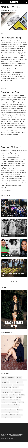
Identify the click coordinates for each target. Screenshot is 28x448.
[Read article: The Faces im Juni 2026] (14, 248)
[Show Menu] (1, 2)
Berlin (4, 379)
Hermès (4, 402)
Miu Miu (13, 409)
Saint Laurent (6, 412)
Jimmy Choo (5, 407)
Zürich (17, 417)
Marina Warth (6, 10)
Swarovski (5, 414)
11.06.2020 (14, 10)
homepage (12, 402)
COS (4, 384)
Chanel (19, 382)
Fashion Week (13, 394)
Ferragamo (5, 397)
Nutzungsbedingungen (18, 434)
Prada (19, 409)
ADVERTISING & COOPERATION (14, 435)
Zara (11, 417)
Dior (10, 384)
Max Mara (5, 409)
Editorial (15, 387)
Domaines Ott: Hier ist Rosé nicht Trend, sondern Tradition (13, 274)
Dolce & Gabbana (18, 384)
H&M (4, 399)
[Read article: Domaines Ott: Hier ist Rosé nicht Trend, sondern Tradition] (14, 268)
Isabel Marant (6, 404)
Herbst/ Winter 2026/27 (14, 399)
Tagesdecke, (7, 190)
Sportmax (15, 412)
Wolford (4, 417)
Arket (4, 377)
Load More (14, 281)
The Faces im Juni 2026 (7, 255)
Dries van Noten (6, 387)
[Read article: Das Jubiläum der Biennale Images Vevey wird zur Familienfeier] (14, 228)
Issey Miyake (15, 404)
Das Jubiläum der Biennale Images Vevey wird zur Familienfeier (13, 234)
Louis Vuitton (15, 407)
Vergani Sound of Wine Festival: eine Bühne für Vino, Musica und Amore (12, 214)
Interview (21, 402)
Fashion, (5, 394)
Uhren (12, 414)
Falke (20, 389)
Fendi (21, 394)
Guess (18, 397)
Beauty (19, 377)
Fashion (18, 392)
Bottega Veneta (12, 379)
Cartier (13, 382)
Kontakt (2, 434)
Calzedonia (5, 382)
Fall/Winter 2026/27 (7, 392)
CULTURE (5, 200)
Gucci (12, 397)
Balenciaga (11, 377)
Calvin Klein (22, 379)
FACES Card (3, 435)
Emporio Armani (6, 389)
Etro (14, 389)
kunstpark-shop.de (9, 184)
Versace (19, 414)
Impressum (8, 434)
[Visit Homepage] (14, 2)
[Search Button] (26, 2)
